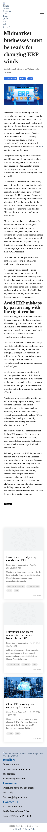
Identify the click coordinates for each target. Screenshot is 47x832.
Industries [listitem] (25, 664)
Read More (37, 595)
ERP (30, 78)
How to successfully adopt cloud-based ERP (21, 559)
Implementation (10, 78)
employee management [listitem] (16, 586)
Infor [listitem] (9, 590)
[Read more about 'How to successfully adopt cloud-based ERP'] (23, 539)
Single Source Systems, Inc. (15, 69)
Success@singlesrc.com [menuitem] (15, 797)
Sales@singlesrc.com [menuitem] (14, 778)
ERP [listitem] (16, 590)
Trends (22, 78)
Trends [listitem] (10, 734)
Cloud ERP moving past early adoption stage (20, 706)
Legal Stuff (16, 829)
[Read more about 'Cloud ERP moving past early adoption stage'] (23, 687)
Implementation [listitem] (33, 586)
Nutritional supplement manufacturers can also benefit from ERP (19, 635)
